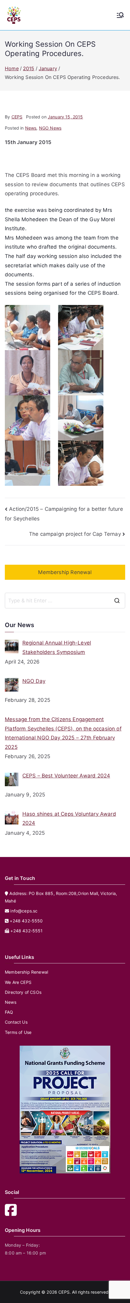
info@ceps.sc (23, 910)
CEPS (17, 116)
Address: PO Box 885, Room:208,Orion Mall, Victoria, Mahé (61, 897)
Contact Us (16, 1022)
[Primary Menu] (120, 15)
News (31, 127)
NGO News (50, 127)
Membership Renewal (65, 572)
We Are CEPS (18, 982)
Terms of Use (18, 1032)
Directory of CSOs (23, 992)
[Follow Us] (13, 1213)
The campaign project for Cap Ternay (75, 534)
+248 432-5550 (25, 920)
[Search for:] (65, 600)
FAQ (9, 1012)
